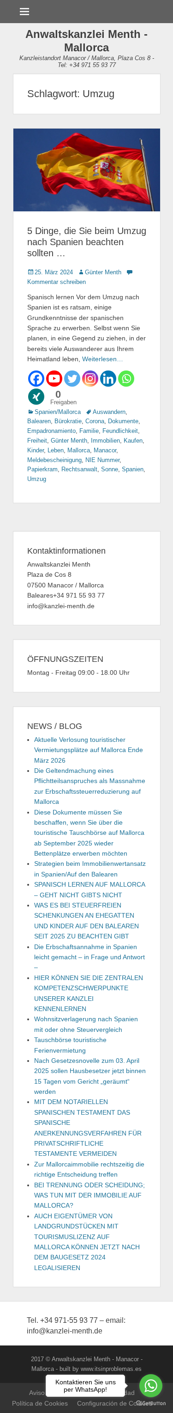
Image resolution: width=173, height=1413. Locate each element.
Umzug (36, 478)
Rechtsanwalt (79, 469)
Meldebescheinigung (54, 460)
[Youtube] (54, 378)
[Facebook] (36, 378)
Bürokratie (68, 421)
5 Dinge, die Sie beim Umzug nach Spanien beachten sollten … (86, 242)
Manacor (105, 450)
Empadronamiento (51, 430)
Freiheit (37, 440)
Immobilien (105, 440)
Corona (94, 421)
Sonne (109, 469)
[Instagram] (90, 378)
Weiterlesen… (102, 359)
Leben (56, 450)
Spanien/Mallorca (58, 411)
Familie (89, 430)
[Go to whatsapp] (150, 1385)
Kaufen (133, 440)
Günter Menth (103, 272)
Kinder (35, 450)
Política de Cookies (40, 1403)
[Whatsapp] (126, 378)
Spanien (132, 469)
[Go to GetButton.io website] (151, 1404)
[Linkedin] (108, 378)
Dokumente (123, 421)
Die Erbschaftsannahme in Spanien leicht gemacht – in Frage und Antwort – (89, 957)
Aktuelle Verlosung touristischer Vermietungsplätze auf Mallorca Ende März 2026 (88, 750)
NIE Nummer (102, 460)
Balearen (39, 421)
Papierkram (42, 469)
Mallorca (78, 450)
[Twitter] (72, 378)
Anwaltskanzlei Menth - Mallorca (86, 41)
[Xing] (36, 397)
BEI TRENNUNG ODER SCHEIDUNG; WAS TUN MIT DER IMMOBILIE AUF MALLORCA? (89, 1195)
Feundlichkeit (120, 430)
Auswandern (109, 411)
